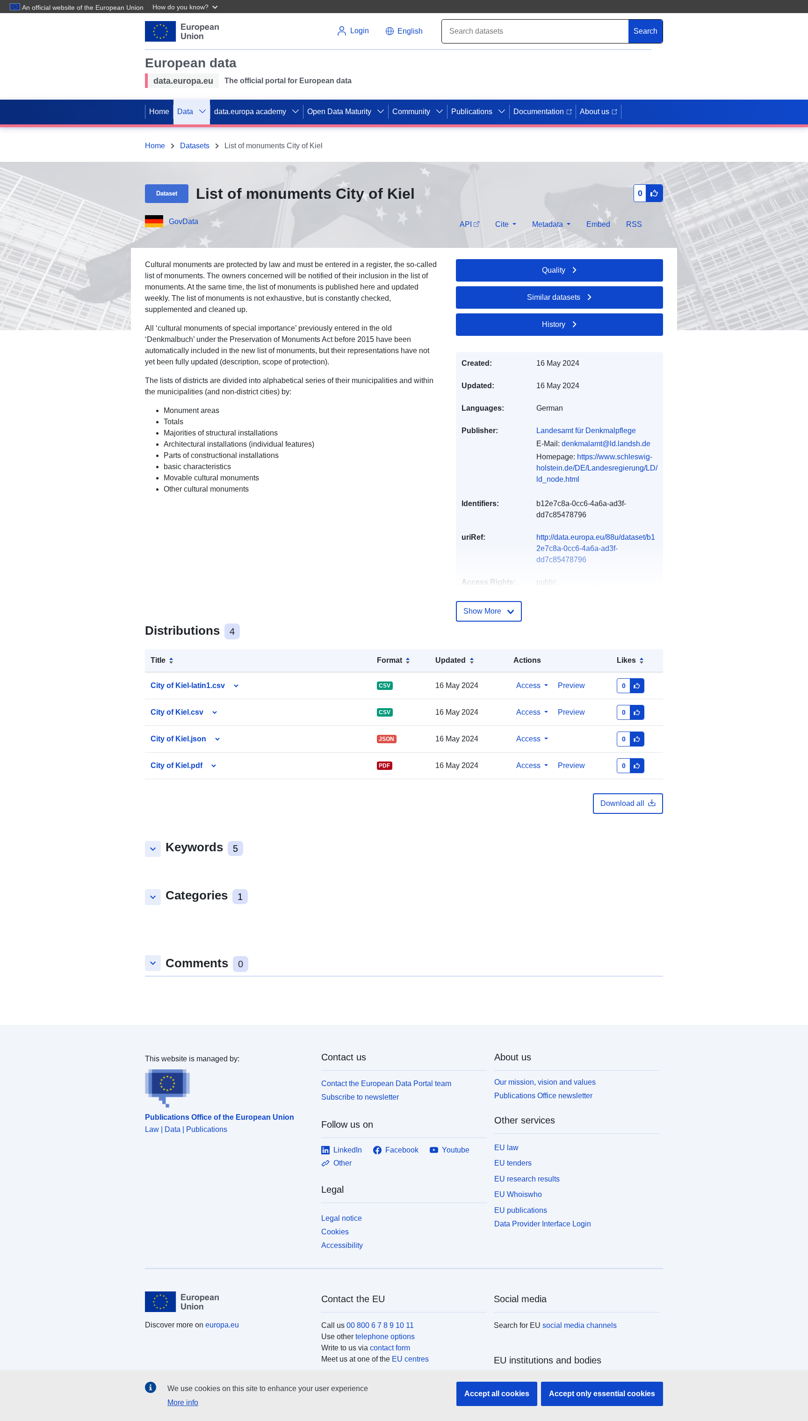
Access (528, 685)
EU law (506, 1148)
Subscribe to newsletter (360, 1097)
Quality (553, 270)
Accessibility (342, 1245)
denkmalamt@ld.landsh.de (606, 444)
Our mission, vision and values (545, 1082)
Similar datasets (553, 297)
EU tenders (513, 1163)
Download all (622, 803)
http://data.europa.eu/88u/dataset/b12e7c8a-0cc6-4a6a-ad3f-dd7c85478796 (595, 548)
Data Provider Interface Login (542, 1224)
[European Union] (227, 1301)
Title (158, 660)
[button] (186, 6)
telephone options (385, 1337)
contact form (390, 1348)
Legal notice (341, 1218)
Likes (626, 660)
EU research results (527, 1179)
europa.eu (222, 1325)
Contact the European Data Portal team (386, 1084)
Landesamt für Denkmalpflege (586, 431)
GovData (183, 221)
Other (342, 1163)
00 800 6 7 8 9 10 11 (380, 1325)
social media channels (579, 1325)
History (553, 324)
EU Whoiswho (518, 1194)
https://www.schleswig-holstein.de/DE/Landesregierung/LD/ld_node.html (596, 468)
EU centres (410, 1359)
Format (389, 660)
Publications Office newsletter (543, 1096)
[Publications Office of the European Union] (227, 1086)
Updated (450, 660)
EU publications (520, 1210)
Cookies (335, 1232)
